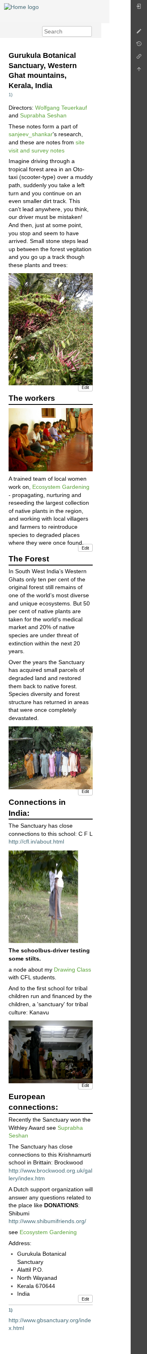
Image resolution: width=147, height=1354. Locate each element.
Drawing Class (72, 969)
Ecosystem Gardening (60, 487)
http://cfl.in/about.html (36, 841)
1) (11, 94)
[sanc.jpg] (51, 757)
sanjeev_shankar (31, 134)
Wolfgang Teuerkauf (61, 107)
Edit (85, 387)
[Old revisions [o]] (139, 46)
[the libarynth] (21, 6)
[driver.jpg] (43, 895)
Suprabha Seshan (43, 115)
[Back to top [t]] (139, 71)
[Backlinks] (139, 58)
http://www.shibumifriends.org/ (47, 1221)
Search (87, 31)
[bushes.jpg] (51, 328)
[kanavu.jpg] (51, 1051)
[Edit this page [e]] (139, 33)
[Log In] (139, 8)
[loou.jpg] (51, 439)
